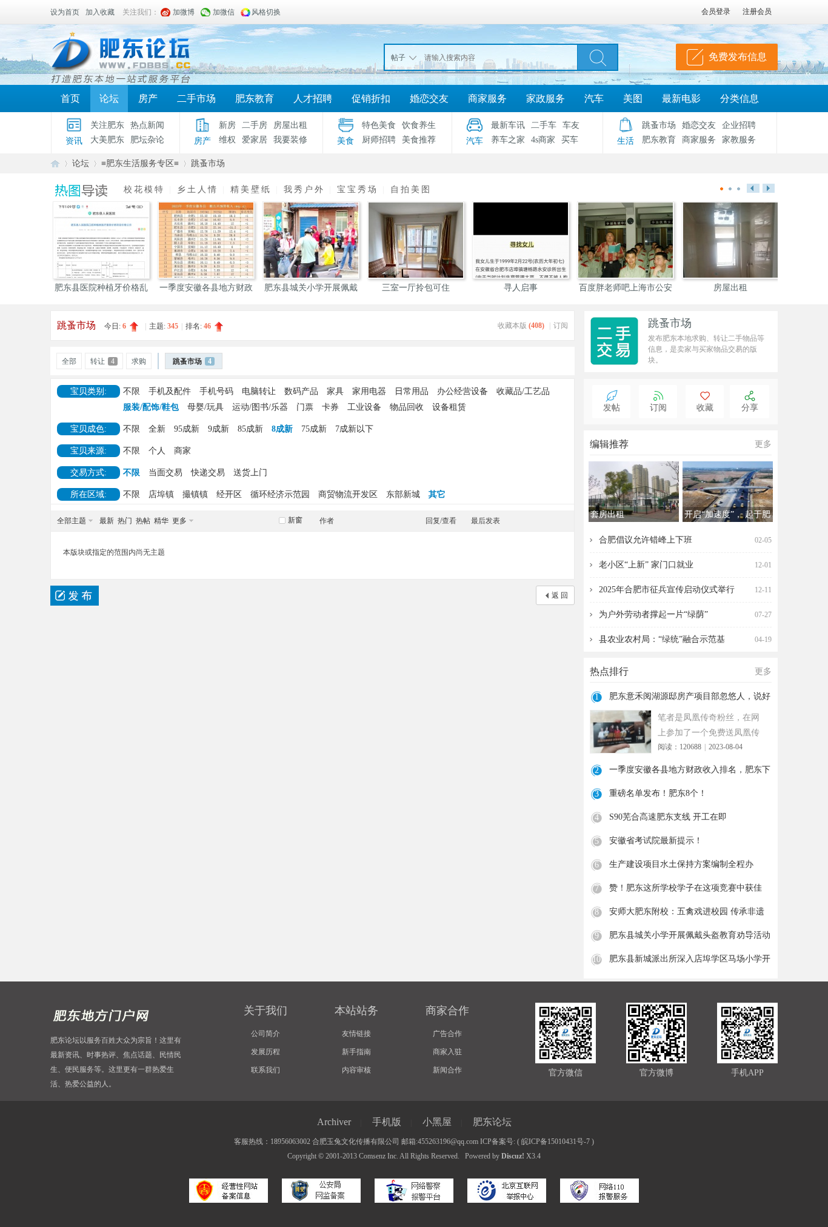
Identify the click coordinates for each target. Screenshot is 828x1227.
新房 (227, 125)
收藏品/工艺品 (523, 391)
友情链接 (356, 1033)
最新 (106, 521)
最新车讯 (508, 125)
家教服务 (739, 139)
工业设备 (364, 407)
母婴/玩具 (205, 407)
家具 (335, 391)
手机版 (386, 1122)
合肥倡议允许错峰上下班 (645, 539)
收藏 (704, 407)
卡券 (330, 407)
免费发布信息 (738, 57)
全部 (69, 361)
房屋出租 (290, 125)
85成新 (250, 428)
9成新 (218, 428)
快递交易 (208, 472)
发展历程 (265, 1052)
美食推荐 (419, 139)
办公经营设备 (462, 391)
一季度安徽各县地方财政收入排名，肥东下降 (689, 771)
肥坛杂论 (147, 139)
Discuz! (512, 1156)
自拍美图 (411, 189)
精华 (161, 521)
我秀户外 (304, 189)
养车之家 (508, 139)
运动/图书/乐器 (260, 407)
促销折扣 (371, 98)
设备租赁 (449, 407)
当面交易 (165, 472)
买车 (569, 139)
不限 (131, 391)
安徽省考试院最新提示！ (656, 840)
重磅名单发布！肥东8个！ (658, 793)
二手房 (254, 125)
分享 (749, 407)
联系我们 (265, 1070)
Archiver (334, 1122)
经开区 (229, 494)
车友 (571, 125)
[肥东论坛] (135, 54)
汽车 (594, 98)
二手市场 (196, 98)
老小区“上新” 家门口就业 (646, 564)
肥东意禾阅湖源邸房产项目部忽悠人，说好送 (689, 698)
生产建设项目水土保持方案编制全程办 (681, 864)
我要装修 (290, 139)
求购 (139, 361)
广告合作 (447, 1033)
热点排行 (609, 671)
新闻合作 (447, 1070)
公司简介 (265, 1033)
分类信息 (739, 98)
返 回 (560, 595)
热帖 (143, 521)
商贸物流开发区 (348, 494)
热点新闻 (147, 125)
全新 (157, 428)
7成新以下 (354, 428)
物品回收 (407, 407)
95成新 (186, 428)
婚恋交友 (429, 98)
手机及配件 (170, 391)
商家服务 (487, 98)
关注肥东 (107, 125)
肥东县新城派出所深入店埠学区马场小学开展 (689, 960)
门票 (304, 407)
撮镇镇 (195, 494)
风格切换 (266, 12)
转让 (102, 361)
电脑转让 (259, 391)
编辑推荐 (609, 444)
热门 (125, 521)
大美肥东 (107, 139)
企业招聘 (739, 125)
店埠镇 (161, 494)
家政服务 (545, 98)
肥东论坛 (55, 163)
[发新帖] (74, 596)
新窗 (295, 520)
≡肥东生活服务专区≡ (140, 163)
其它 (437, 494)
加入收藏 (100, 12)
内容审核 (356, 1070)
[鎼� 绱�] (598, 57)
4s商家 (543, 139)
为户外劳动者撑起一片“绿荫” (653, 614)
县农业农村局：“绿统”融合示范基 (662, 639)
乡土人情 (197, 189)
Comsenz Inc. (378, 1156)
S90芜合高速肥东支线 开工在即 (668, 816)
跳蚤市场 (659, 125)
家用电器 (369, 391)
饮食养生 (419, 125)
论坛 (109, 98)
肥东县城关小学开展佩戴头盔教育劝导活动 (689, 935)
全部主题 (71, 521)
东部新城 (403, 494)
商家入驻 (447, 1052)
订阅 (560, 325)
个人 (157, 450)
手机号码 (216, 391)
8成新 (282, 428)
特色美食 (379, 125)
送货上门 (250, 472)
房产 (148, 98)
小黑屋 (437, 1122)
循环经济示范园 (280, 494)
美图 (633, 98)
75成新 (314, 428)
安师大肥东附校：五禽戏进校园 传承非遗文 (686, 913)
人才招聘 (312, 98)
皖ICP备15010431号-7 (555, 1141)
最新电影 (681, 98)
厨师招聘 (379, 139)
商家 (182, 450)
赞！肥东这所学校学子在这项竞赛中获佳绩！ (685, 889)
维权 (227, 139)
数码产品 (301, 391)
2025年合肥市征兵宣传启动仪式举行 (667, 589)
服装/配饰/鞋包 (151, 407)
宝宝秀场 (357, 189)
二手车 (543, 125)
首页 (70, 98)
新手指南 (356, 1052)
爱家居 (254, 139)
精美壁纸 (251, 189)
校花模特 (144, 189)
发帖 (611, 407)
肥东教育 (254, 98)
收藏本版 (521, 325)
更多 (179, 521)
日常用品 (412, 391)
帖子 (398, 57)
